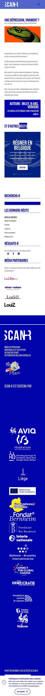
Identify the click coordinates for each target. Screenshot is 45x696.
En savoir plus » (33, 686)
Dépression (16, 23)
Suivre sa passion (9, 232)
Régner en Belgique (22, 145)
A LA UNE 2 (25, 23)
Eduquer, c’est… (9, 236)
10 (30, 174)
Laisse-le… (7, 228)
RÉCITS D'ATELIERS (32, 23)
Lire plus (22, 167)
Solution (21, 23)
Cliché (11, 23)
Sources (6, 224)
